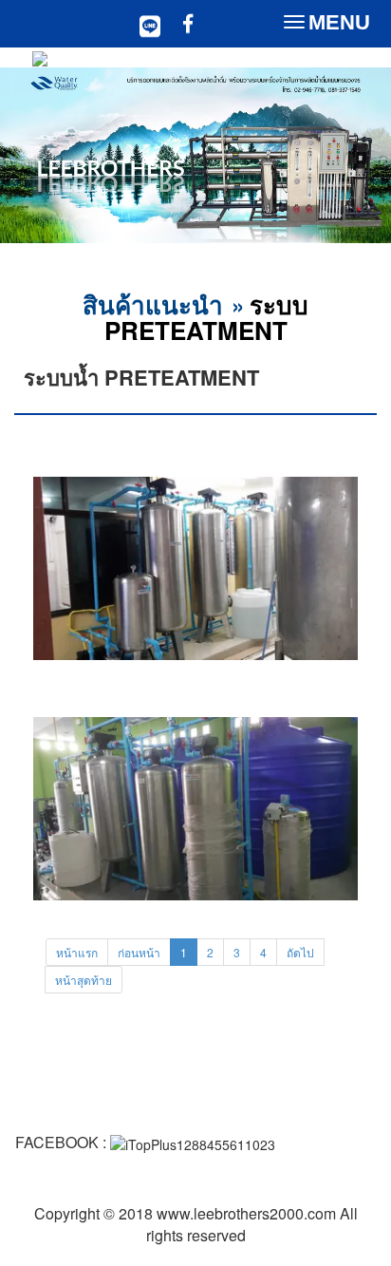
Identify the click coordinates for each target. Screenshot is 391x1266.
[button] (29, 157)
